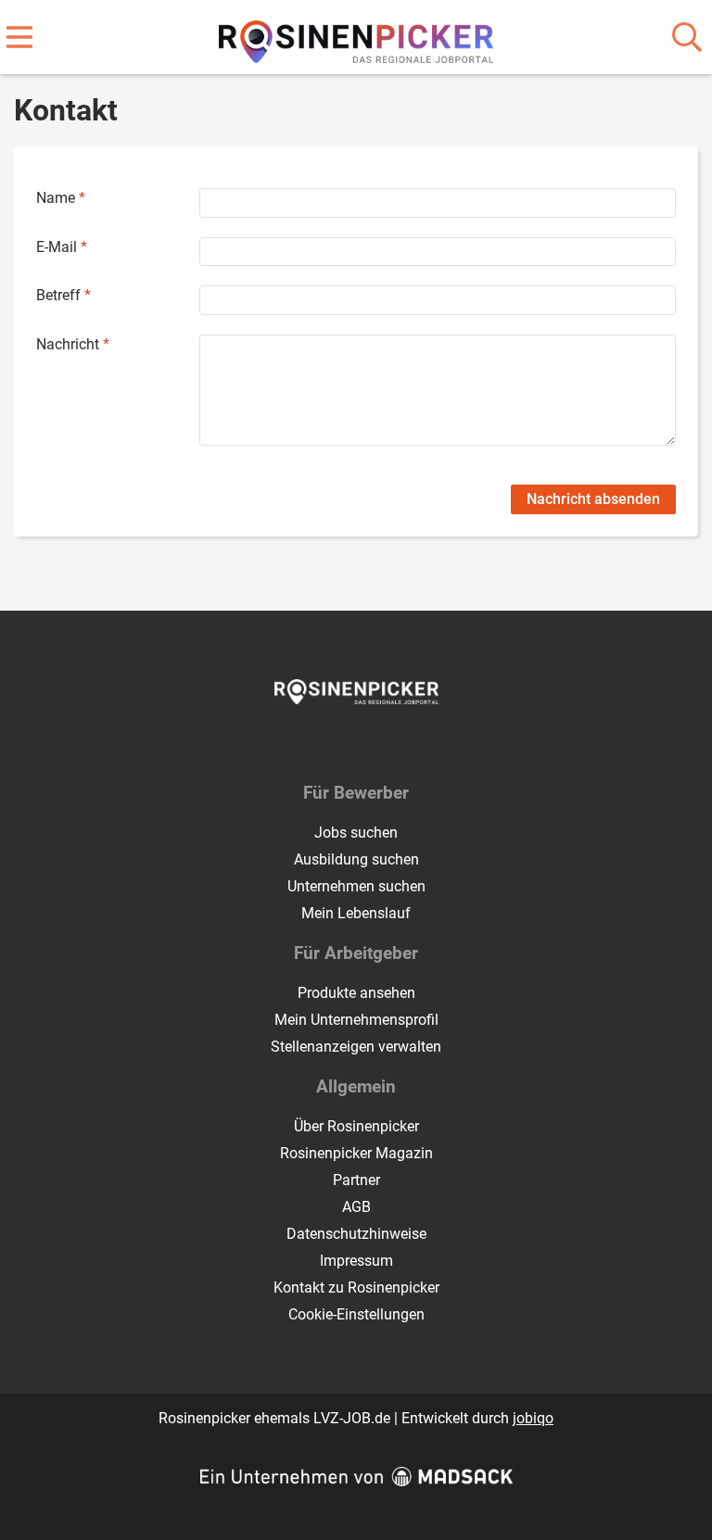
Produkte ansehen (356, 993)
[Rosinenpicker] (356, 38)
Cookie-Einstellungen (356, 1314)
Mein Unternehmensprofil (356, 1020)
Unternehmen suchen (356, 886)
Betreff (63, 295)
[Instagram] (373, 743)
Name (60, 198)
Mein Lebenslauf (356, 913)
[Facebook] (342, 743)
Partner (356, 1180)
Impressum (356, 1260)
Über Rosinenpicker (356, 1126)
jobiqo (533, 1418)
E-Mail (61, 247)
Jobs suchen (356, 832)
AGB (356, 1207)
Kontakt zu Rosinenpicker (356, 1287)
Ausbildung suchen (356, 859)
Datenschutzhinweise (356, 1234)
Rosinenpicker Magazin (356, 1153)
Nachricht (72, 344)
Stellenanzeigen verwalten (356, 1046)
